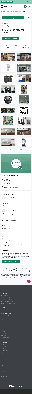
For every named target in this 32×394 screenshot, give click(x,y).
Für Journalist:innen (5, 337)
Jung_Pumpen (7, 242)
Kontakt (19, 17)
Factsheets (3, 346)
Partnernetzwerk (5, 315)
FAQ (2, 319)
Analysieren (3, 335)
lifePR (2, 374)
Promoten (3, 333)
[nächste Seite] (30, 149)
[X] (6, 377)
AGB (2, 360)
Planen (2, 329)
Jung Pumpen (7, 236)
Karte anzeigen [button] (7, 228)
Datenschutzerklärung (6, 362)
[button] (8, 57)
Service (2, 321)
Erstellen (3, 331)
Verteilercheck (4, 372)
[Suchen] (25, 6)
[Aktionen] (28, 17)
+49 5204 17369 (9, 216)
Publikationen (4, 348)
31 (21, 150)
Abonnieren (8, 17)
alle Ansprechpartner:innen (10, 220)
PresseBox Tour (7, 1)
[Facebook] (1, 377)
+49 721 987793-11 (7, 299)
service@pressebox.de (20, 277)
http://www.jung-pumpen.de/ (11, 187)
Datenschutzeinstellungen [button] (7, 364)
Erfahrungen (4, 317)
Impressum (3, 370)
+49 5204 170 (7, 183)
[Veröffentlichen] (29, 281)
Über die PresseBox (7, 313)
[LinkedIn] (3, 377)
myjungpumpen (7, 240)
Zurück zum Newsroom (11, 38)
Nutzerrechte (4, 368)
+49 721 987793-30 (7, 297)
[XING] (8, 377)
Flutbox (5, 238)
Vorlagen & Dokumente (6, 350)
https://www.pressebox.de (8, 303)
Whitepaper (3, 344)
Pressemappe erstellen (12, 261)
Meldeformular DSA (5, 366)
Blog (2, 352)
